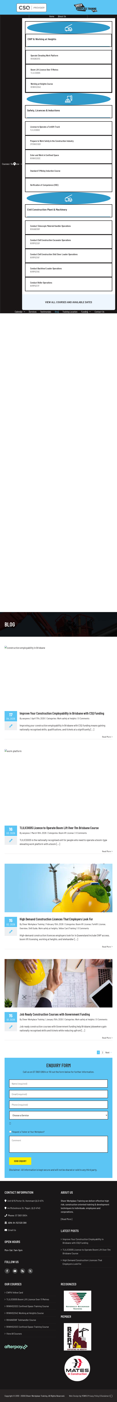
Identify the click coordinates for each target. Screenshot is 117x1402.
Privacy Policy (93, 1396)
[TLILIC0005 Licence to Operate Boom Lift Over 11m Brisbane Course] (58, 785)
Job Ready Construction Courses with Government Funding (55, 1014)
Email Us (12, 1230)
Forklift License (98, 924)
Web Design (74, 1396)
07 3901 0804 (39, 1071)
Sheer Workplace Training (33, 924)
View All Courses (14, 1333)
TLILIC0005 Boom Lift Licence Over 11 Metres (27, 1299)
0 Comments (83, 718)
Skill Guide (32, 928)
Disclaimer (104, 1396)
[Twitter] (30, 1271)
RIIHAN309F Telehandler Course (21, 1319)
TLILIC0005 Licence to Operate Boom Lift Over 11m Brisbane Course (59, 828)
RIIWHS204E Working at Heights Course (25, 1313)
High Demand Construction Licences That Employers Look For (56, 919)
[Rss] (22, 1271)
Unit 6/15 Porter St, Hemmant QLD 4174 (25, 1200)
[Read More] (66, 1219)
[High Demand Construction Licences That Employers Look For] (58, 888)
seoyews (26, 718)
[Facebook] (7, 1271)
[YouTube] (15, 1271)
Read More (106, 736)
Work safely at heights (66, 718)
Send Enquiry (20, 1161)
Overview (24, 928)
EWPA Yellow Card (14, 1292)
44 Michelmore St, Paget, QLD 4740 (23, 1208)
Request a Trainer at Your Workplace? (28, 1131)
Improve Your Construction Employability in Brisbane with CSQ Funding (62, 713)
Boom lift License (66, 833)
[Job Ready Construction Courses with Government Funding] (58, 983)
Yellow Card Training (67, 928)
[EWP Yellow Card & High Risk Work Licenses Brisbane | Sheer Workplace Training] (85, 4)
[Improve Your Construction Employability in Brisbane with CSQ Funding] (58, 676)
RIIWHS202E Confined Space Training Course (27, 1306)
